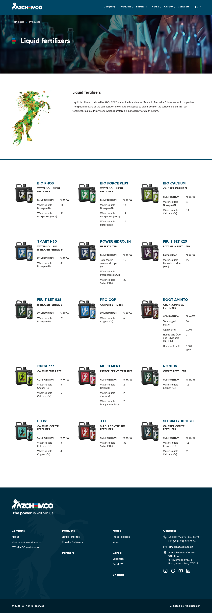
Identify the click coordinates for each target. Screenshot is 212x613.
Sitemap (119, 574)
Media (155, 6)
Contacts (183, 6)
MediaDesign (192, 606)
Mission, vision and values (26, 542)
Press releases (121, 537)
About (15, 537)
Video (116, 542)
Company (109, 6)
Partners (141, 6)
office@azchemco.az (180, 547)
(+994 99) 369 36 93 (187, 537)
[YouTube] (180, 572)
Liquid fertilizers (71, 537)
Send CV (118, 564)
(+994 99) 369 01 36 (184, 541)
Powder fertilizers (72, 542)
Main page (18, 22)
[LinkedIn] (188, 572)
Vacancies (119, 559)
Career (168, 6)
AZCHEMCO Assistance (25, 547)
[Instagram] (165, 572)
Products (125, 6)
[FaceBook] (173, 572)
